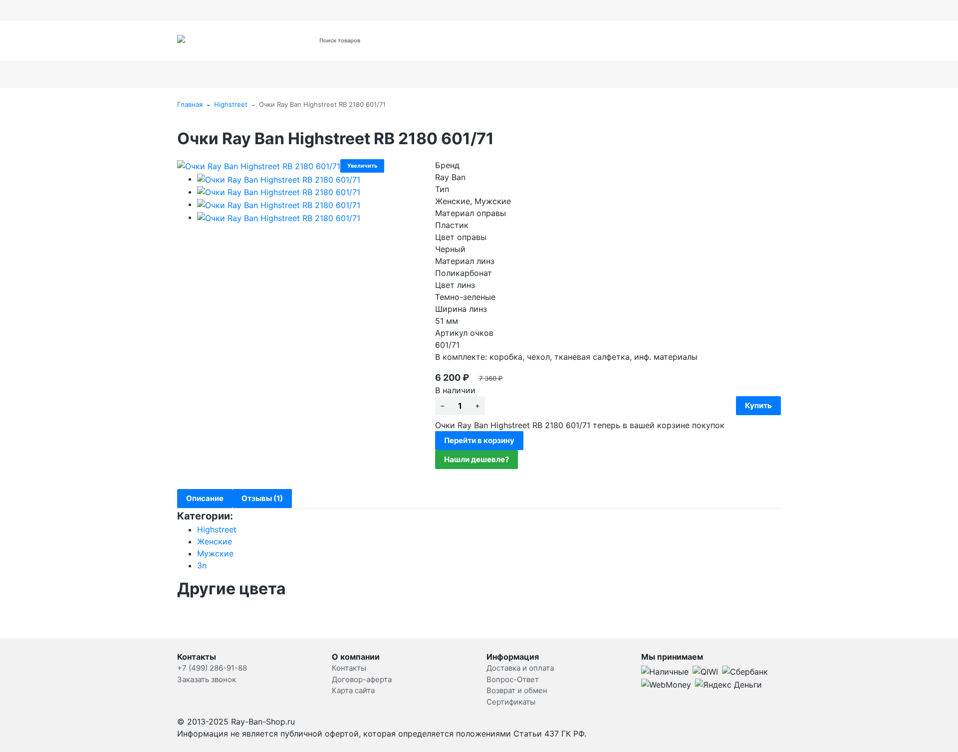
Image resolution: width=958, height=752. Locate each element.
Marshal (586, 74)
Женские (214, 541)
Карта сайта (353, 690)
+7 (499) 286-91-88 (627, 46)
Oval (397, 74)
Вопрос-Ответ (512, 679)
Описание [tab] (205, 498)
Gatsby (902, 74)
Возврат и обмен (398, 10)
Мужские (215, 553)
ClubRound (844, 74)
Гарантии (450, 10)
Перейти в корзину (479, 440)
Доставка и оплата (207, 10)
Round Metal (265, 74)
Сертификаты (338, 10)
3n (202, 565)
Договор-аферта (362, 679)
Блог (620, 10)
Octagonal (459, 74)
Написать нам (557, 10)
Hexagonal (345, 74)
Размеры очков (499, 10)
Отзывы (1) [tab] (262, 498)
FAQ (596, 10)
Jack (792, 74)
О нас (297, 10)
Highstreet (230, 104)
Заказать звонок (206, 679)
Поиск (439, 40)
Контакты (262, 10)
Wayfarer (653, 74)
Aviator (202, 74)
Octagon (530, 74)
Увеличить (362, 165)
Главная (190, 104)
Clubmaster (728, 74)
